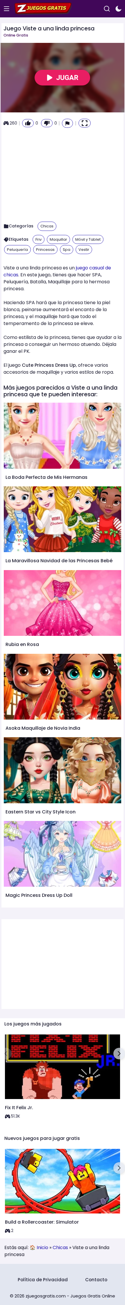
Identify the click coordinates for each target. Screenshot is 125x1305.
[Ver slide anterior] (6, 1053)
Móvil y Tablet (88, 239)
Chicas (46, 226)
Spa (66, 249)
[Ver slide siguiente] (119, 1053)
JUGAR (67, 78)
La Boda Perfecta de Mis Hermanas (47, 477)
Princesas (45, 249)
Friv (38, 239)
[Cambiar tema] (118, 8)
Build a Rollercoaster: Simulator (42, 1222)
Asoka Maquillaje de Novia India (43, 728)
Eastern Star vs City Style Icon (41, 811)
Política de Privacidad (43, 1280)
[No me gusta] (47, 123)
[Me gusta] (28, 123)
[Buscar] (106, 8)
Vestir (83, 249)
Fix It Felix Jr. (19, 1107)
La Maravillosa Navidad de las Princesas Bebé (59, 560)
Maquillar (58, 239)
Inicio (42, 1247)
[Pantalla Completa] (84, 123)
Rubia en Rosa (22, 644)
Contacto (96, 1280)
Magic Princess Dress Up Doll (39, 895)
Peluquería (17, 249)
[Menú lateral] (6, 8)
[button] (67, 123)
